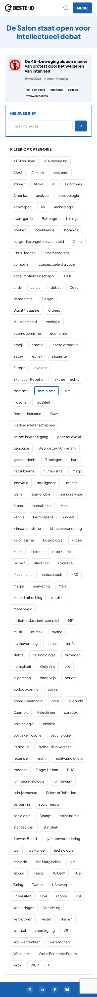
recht (41, 758)
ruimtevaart (62, 781)
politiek (73, 89)
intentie (71, 482)
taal (16, 850)
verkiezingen (23, 907)
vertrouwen (22, 919)
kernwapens (43, 517)
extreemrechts (66, 379)
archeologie (64, 207)
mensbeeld (22, 609)
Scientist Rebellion (61, 792)
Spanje (45, 815)
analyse (42, 195)
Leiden (37, 551)
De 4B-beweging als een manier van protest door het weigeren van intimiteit (56, 66)
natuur (52, 643)
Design (47, 298)
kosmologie (53, 540)
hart (74, 459)
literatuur (41, 563)
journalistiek (41, 505)
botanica (71, 230)
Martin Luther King (27, 597)
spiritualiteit (69, 815)
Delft (74, 287)
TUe (77, 873)
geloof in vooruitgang (30, 436)
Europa (19, 367)
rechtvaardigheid (68, 758)
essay (18, 356)
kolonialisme (23, 540)
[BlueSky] (67, 989)
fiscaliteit (43, 402)
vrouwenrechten (37, 95)
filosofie (20, 402)
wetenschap (59, 942)
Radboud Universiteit (55, 747)
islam (17, 494)
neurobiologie (44, 655)
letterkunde (61, 551)
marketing (41, 586)
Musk (17, 631)
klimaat (68, 517)
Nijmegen (73, 655)
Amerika (20, 195)
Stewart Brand (25, 838)
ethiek (37, 356)
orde (55, 701)
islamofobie (40, 494)
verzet (46, 919)
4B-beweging (35, 89)
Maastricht (22, 574)
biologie (73, 218)
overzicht (75, 701)
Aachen (37, 172)
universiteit (22, 896)
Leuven (19, 563)
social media (49, 804)
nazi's (70, 643)
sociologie (22, 815)
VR (66, 930)
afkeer (19, 184)
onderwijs (48, 677)
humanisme (53, 471)
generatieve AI (69, 436)
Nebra (18, 655)
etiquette (59, 356)
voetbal (19, 930)
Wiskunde (21, 953)
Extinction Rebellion (29, 379)
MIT (71, 620)
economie (58, 333)
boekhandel (45, 230)
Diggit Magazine (26, 310)
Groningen (53, 459)
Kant (64, 505)
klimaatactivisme (27, 528)
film (68, 390)
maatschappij (51, 574)
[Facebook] (54, 989)
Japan (18, 505)
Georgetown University (57, 448)
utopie (61, 896)
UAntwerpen (62, 884)
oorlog (70, 677)
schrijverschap (25, 792)
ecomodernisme (27, 333)
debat (56, 287)
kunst (17, 551)
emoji (18, 344)
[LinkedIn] (42, 989)
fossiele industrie (27, 413)
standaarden (23, 827)
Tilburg (18, 873)
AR (43, 207)
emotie (38, 344)
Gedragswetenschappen (34, 425)
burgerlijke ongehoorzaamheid (38, 241)
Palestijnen (46, 712)
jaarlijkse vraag (71, 494)
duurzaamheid (25, 321)
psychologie (60, 735)
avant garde (23, 218)
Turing (18, 884)
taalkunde (36, 850)
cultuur (36, 287)
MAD (74, 574)
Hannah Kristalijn (56, 79)
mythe (57, 631)
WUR (35, 965)
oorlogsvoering (26, 689)
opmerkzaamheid (28, 701)
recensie (20, 758)
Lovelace (65, 563)
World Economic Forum (58, 953)
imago (77, 471)
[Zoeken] (66, 8)
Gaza (54, 413)
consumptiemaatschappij (34, 276)
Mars (63, 586)
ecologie (53, 321)
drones (54, 310)
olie (67, 666)
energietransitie (65, 344)
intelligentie (46, 482)
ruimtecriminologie (29, 781)
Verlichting (51, 907)
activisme (60, 172)
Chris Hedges (24, 252)
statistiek (50, 827)
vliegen (66, 919)
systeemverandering (63, 838)
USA (43, 896)
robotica (20, 769)
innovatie (20, 482)
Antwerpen (22, 207)
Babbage (49, 218)
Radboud (21, 747)
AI (53, 184)
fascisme (21, 390)
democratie (23, 298)
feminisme (56, 89)
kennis (18, 517)
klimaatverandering (66, 528)
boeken (19, 230)
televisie (20, 861)
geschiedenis (24, 459)
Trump (38, 873)
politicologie (23, 723)
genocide (21, 448)
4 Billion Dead (24, 161)
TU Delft (58, 873)
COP (68, 276)
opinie (53, 689)
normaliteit (22, 666)
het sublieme (24, 471)
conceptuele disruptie (57, 264)
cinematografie (57, 252)
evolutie (41, 367)
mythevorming (25, 643)
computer (21, 264)
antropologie (68, 195)
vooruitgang (45, 930)
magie (18, 586)
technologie (64, 850)
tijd (72, 861)
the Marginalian (48, 861)
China (77, 241)
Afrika (38, 184)
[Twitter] (30, 989)
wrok (17, 965)
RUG (71, 769)
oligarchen (22, 677)
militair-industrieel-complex (36, 620)
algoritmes (73, 184)
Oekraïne (47, 666)
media (56, 597)
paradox (71, 712)
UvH (79, 896)
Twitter (37, 884)
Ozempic (20, 712)
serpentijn (21, 804)
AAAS (17, 172)
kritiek (77, 540)
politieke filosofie (27, 735)
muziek (37, 631)
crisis (17, 287)
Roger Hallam (47, 769)
